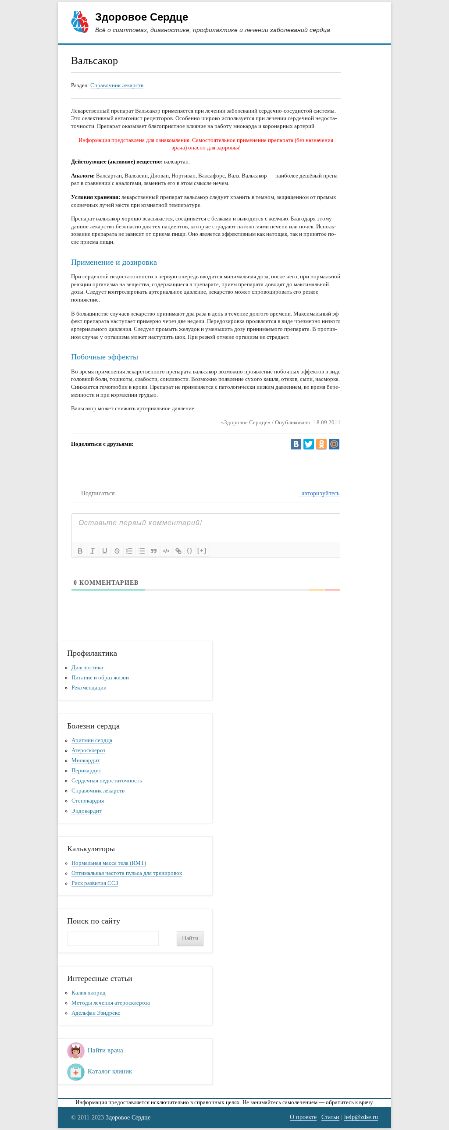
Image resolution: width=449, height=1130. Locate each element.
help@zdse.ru (361, 1116)
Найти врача (105, 1050)
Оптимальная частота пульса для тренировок (126, 873)
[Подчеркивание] (105, 551)
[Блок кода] (166, 551)
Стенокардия (87, 801)
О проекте (303, 1116)
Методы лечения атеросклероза (110, 1003)
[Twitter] (308, 444)
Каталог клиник (110, 1071)
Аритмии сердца (91, 740)
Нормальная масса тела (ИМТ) (108, 863)
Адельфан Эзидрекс (95, 1013)
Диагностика (87, 667)
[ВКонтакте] (296, 444)
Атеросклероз (88, 750)
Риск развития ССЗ (94, 883)
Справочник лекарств (116, 85)
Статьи (330, 1116)
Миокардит (85, 760)
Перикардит (86, 771)
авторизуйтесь (319, 493)
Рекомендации (89, 688)
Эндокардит (86, 811)
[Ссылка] (178, 551)
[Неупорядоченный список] (141, 551)
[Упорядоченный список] (129, 551)
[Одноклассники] (321, 444)
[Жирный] (80, 551)
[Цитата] (154, 551)
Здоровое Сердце (141, 17)
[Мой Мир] (334, 444)
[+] (202, 550)
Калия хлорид (88, 993)
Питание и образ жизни (100, 678)
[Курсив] (92, 551)
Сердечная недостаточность (106, 781)
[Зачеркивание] (117, 551)
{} (190, 550)
